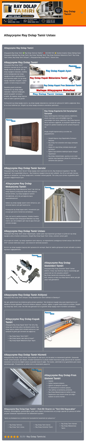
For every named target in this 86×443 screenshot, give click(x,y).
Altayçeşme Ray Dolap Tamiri (18, 48)
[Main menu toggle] (82, 13)
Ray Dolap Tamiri (69, 12)
